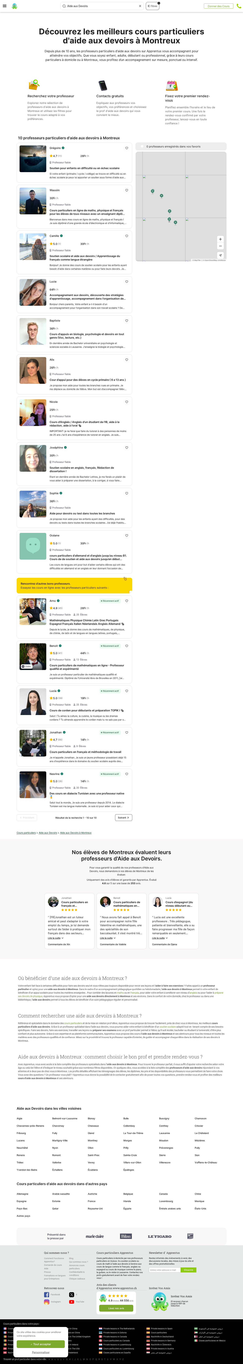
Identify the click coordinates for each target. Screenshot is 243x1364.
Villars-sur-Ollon (132, 1162)
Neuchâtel (22, 1147)
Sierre (162, 1155)
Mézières (200, 1140)
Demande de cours (53, 1265)
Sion (197, 1155)
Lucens (21, 1140)
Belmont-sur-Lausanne (64, 1118)
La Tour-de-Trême (133, 1133)
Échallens (57, 1169)
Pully (197, 1147)
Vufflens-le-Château (206, 1162)
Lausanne (164, 1133)
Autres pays (23, 1215)
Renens (21, 1155)
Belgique (128, 1193)
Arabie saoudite (61, 1193)
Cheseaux (93, 1125)
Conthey (163, 1125)
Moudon (163, 1140)
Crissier (199, 1125)
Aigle (19, 1118)
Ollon (90, 1147)
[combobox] (102, 6)
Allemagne (22, 1193)
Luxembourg (166, 1201)
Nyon (55, 1147)
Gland (91, 1133)
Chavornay (58, 1125)
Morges (127, 1140)
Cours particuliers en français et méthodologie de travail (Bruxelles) (74, 903)
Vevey (91, 1162)
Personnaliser (41, 1352)
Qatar (55, 1208)
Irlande (127, 1201)
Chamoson (200, 1118)
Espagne (21, 1201)
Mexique (199, 1201)
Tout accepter (42, 1344)
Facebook (55, 1294)
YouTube (80, 1301)
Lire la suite (54, 938)
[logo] (14, 6)
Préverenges (166, 1147)
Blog (71, 1258)
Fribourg (21, 1133)
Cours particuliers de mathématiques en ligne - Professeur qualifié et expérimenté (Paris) (127, 903)
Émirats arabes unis (170, 1208)
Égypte (127, 1208)
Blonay (91, 1118)
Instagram (56, 1301)
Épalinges (128, 1169)
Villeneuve (164, 1162)
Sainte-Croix (130, 1155)
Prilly (126, 1147)
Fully (54, 1133)
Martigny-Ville (59, 1140)
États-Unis (200, 1208)
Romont (56, 1155)
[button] (27, 666)
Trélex (20, 1162)
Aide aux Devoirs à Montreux (76, 832)
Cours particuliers (26, 832)
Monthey (93, 1140)
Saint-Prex (93, 1155)
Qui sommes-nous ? (78, 1262)
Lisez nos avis (116, 1308)
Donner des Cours (218, 6)
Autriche (92, 1193)
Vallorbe (56, 1162)
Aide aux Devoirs (48, 832)
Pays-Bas (22, 1208)
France (91, 1201)
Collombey (129, 1125)
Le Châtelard (202, 1133)
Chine (198, 1193)
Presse (47, 1272)
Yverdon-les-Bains (27, 1169)
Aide (46, 1268)
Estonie (56, 1201)
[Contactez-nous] (239, 6)
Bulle (126, 1118)
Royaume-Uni (95, 1208)
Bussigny (164, 1118)
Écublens (93, 1169)
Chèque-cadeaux (77, 1278)
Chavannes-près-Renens (30, 1125)
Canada (163, 1193)
